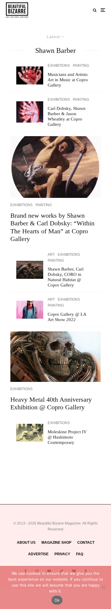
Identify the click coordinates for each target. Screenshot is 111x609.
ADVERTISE (38, 554)
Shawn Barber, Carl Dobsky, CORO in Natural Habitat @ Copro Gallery (65, 277)
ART (51, 255)
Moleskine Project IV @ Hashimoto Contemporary (67, 437)
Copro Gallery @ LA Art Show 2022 (67, 317)
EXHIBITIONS (59, 65)
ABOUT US (26, 542)
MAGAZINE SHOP (56, 542)
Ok (57, 600)
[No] (104, 587)
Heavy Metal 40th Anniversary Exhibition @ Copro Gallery (51, 403)
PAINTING (81, 65)
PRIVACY (62, 554)
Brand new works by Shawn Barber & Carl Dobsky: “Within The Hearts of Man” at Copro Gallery (52, 227)
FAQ (79, 554)
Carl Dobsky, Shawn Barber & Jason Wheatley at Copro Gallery (67, 116)
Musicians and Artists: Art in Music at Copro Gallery (68, 79)
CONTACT (85, 542)
